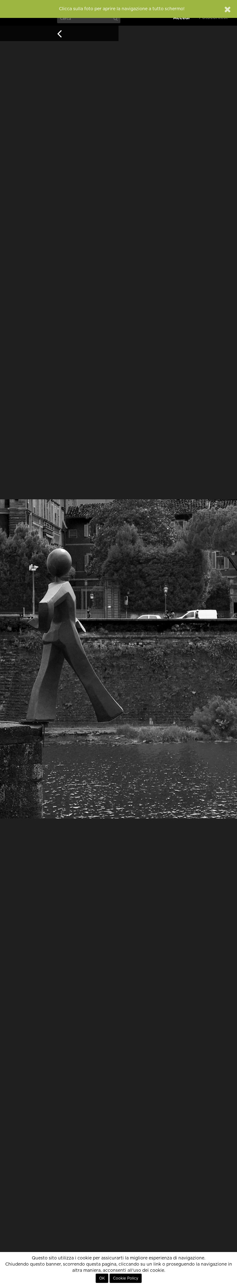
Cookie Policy (125, 1278)
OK (102, 1278)
